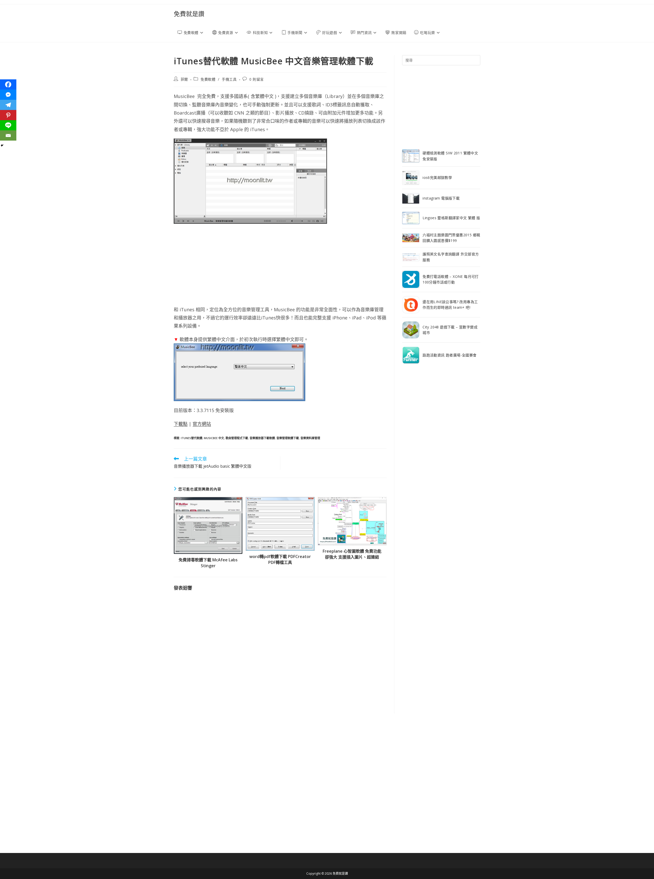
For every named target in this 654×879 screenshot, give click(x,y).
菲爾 (184, 79)
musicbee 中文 (214, 438)
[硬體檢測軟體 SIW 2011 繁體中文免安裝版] (410, 156)
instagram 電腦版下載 (441, 198)
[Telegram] (8, 105)
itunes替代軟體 (191, 438)
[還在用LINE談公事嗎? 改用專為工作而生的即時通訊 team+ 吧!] (410, 304)
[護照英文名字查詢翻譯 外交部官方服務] (410, 257)
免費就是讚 (189, 13)
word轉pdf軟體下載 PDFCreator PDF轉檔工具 (280, 559)
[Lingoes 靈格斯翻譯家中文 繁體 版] (410, 218)
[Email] (8, 135)
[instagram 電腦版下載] (410, 198)
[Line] (8, 125)
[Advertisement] (280, 264)
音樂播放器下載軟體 (262, 438)
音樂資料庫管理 (310, 438)
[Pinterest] (8, 115)
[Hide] (2, 145)
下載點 (181, 424)
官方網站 (202, 424)
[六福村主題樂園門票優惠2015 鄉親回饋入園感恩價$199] (410, 238)
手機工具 (229, 79)
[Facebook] (8, 84)
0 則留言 (256, 79)
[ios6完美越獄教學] (410, 177)
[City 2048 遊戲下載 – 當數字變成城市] (410, 330)
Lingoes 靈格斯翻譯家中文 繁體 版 (451, 217)
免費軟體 (208, 79)
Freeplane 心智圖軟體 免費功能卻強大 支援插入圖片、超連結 (352, 554)
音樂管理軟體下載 (287, 438)
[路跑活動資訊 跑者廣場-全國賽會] (410, 355)
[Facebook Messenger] (8, 95)
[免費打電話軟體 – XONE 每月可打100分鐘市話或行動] (410, 279)
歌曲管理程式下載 (237, 438)
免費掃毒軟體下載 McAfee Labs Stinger (208, 562)
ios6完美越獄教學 (437, 177)
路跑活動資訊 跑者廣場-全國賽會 (449, 355)
